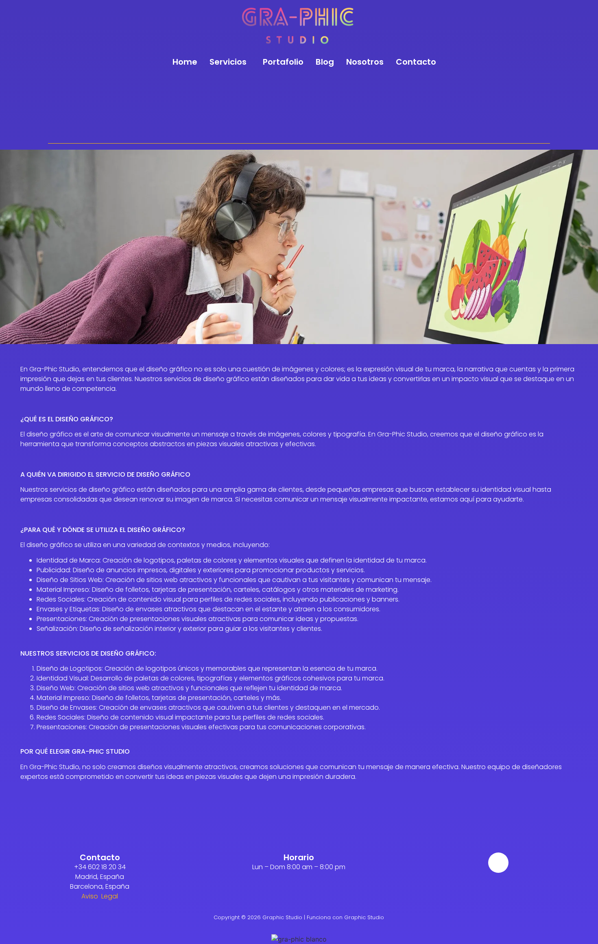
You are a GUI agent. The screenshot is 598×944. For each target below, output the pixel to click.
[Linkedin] (498, 862)
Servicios (228, 62)
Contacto (416, 62)
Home (184, 62)
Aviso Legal (99, 896)
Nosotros (365, 62)
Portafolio (283, 62)
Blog (325, 62)
